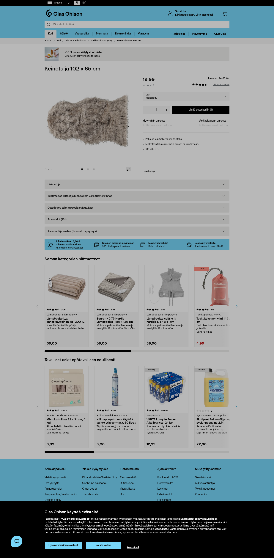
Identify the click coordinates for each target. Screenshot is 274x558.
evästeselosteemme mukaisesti (198, 519)
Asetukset (161, 529)
